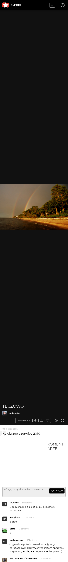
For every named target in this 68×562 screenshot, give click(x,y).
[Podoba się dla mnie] (41, 420)
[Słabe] (48, 420)
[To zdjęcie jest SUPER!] (35, 420)
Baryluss (14, 517)
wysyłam (56, 490)
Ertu (12, 528)
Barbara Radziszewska (23, 558)
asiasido (14, 413)
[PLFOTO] (12, 5)
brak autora (16, 539)
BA (4, 518)
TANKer (14, 502)
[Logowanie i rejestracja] (63, 5)
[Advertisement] (24, 463)
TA (4, 504)
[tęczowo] (4, 413)
